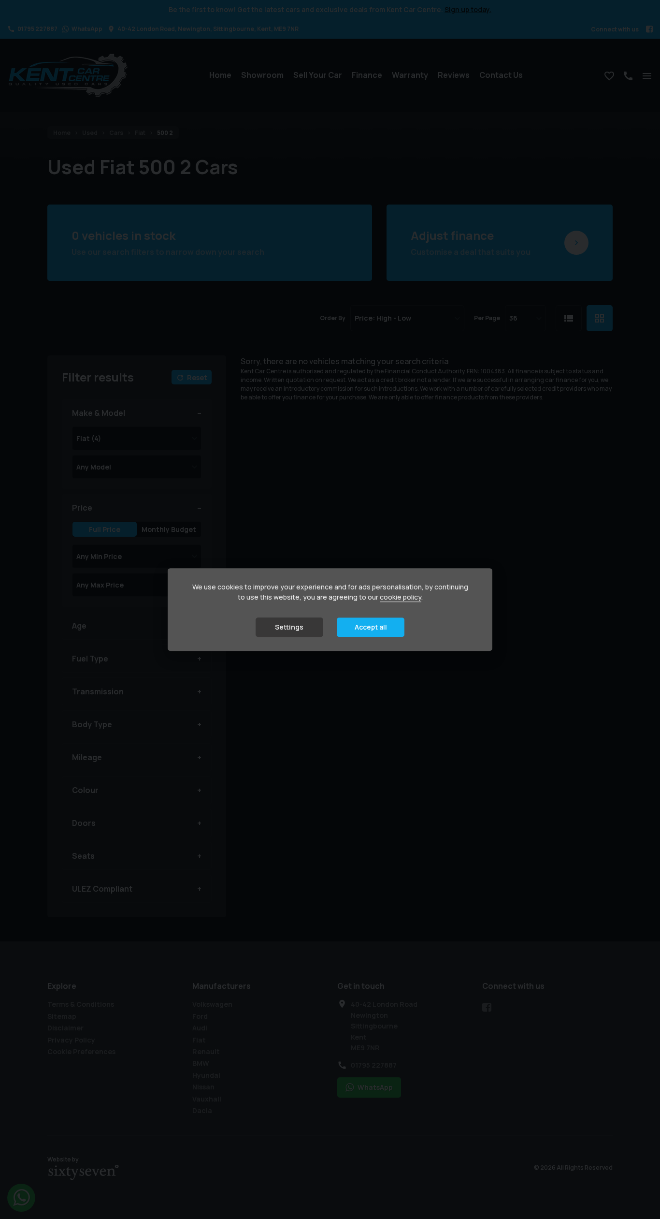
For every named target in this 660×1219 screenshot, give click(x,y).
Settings (289, 627)
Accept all (371, 627)
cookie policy (400, 597)
